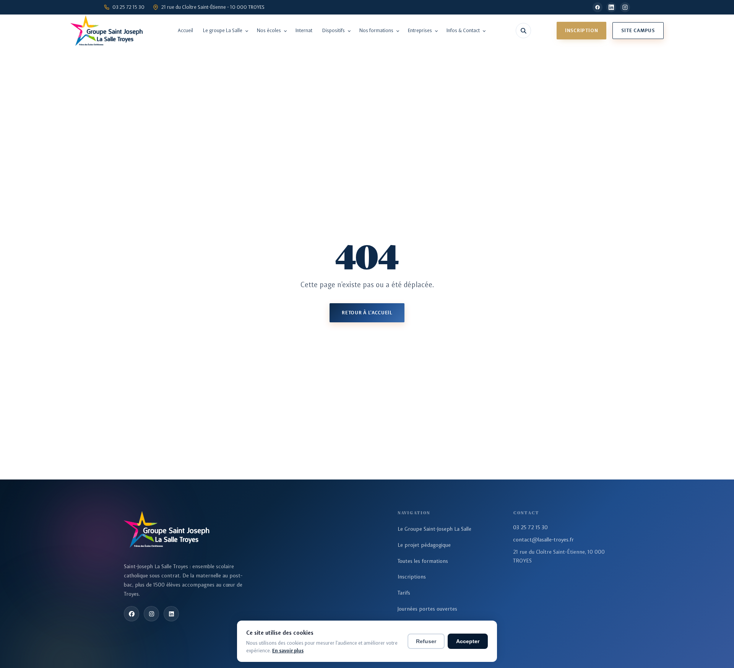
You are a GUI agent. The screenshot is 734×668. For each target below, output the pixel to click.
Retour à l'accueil (367, 312)
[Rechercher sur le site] (523, 30)
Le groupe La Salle (222, 30)
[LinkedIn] (611, 7)
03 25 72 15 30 (530, 527)
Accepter (467, 641)
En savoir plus (288, 650)
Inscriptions (412, 577)
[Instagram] (625, 7)
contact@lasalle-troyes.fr (543, 539)
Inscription (581, 30)
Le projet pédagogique (424, 545)
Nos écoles (269, 30)
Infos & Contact (463, 30)
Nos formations (376, 30)
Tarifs (404, 593)
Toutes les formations (423, 561)
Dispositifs (333, 30)
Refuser (426, 641)
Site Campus (638, 30)
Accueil (185, 30)
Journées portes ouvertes (427, 609)
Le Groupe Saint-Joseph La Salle (434, 529)
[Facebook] (597, 7)
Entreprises (420, 30)
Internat (304, 30)
